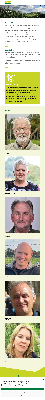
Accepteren (22, 389)
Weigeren (22, 392)
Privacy (22, 398)
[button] (43, 379)
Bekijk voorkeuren (22, 395)
